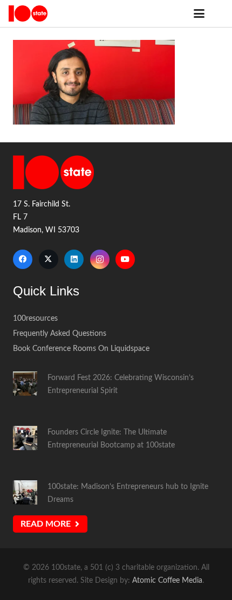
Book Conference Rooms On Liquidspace (81, 348)
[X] (48, 259)
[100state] (28, 13)
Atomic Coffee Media (167, 580)
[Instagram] (100, 259)
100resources (35, 318)
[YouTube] (125, 259)
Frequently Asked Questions (59, 333)
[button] (199, 13)
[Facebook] (22, 259)
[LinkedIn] (74, 259)
